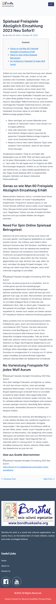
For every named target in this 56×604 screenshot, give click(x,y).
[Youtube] (16, 581)
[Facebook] (5, 581)
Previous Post (8, 479)
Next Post (49, 479)
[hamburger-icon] (51, 4)
